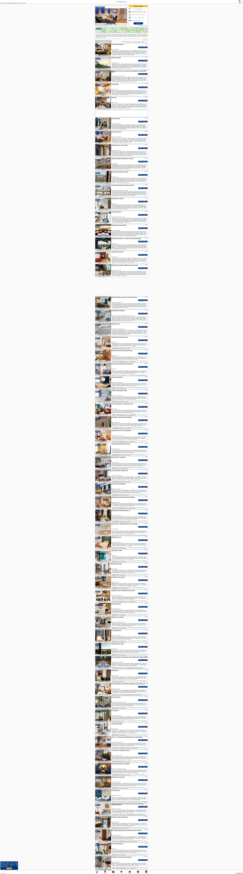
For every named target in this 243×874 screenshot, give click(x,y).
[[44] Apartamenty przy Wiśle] (103, 649)
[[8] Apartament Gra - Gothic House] (103, 150)
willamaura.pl (121, 1)
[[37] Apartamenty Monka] (103, 556)
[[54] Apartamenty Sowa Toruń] (103, 782)
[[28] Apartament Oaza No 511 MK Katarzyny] (103, 436)
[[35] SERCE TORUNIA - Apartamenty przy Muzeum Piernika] (103, 529)
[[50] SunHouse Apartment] (103, 729)
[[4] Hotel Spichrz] (103, 89)
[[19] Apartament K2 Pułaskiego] (103, 316)
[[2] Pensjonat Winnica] (103, 63)
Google (16, 862)
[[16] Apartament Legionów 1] (103, 257)
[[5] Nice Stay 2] (103, 103)
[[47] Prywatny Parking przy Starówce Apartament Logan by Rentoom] (103, 689)
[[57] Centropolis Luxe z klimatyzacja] (103, 822)
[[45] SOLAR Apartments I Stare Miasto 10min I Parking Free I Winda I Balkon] (103, 662)
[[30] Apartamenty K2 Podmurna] (103, 462)
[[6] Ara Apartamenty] (103, 124)
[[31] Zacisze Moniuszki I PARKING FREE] (103, 476)
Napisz (242, 873)
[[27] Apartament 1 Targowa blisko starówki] (103, 422)
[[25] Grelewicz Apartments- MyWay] (103, 396)
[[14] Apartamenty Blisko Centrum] (103, 230)
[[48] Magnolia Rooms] (103, 702)
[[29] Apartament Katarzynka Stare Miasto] (103, 449)
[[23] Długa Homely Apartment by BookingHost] (103, 369)
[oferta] (98, 68)
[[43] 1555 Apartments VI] (103, 636)
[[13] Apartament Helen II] (103, 217)
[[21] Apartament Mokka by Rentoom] (103, 342)
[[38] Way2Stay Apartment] (103, 569)
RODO (6, 866)
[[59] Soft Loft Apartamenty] (103, 849)
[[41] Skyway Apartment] (103, 609)
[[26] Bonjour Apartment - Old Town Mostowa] (103, 409)
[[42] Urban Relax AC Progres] (103, 622)
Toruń (97, 45)
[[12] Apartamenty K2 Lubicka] (103, 204)
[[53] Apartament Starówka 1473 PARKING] (103, 769)
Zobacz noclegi (142, 47)
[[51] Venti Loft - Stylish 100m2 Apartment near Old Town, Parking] (103, 742)
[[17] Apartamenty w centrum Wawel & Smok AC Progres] (103, 270)
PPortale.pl (5, 873)
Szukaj (138, 23)
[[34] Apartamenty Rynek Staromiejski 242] (103, 516)
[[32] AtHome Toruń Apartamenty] (103, 489)
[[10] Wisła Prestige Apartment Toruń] (103, 177)
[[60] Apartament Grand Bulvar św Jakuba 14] (103, 862)
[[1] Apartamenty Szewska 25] (103, 49)
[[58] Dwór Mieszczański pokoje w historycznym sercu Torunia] (103, 836)
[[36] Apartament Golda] (103, 542)
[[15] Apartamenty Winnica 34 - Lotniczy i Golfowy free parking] (103, 244)
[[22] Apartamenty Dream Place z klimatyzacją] (103, 356)
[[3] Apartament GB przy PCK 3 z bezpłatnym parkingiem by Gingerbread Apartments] (103, 76)
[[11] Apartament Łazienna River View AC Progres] (103, 190)
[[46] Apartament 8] (103, 676)
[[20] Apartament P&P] (103, 329)
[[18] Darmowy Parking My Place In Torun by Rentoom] (103, 302)
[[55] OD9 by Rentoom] (103, 796)
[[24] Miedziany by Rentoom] (103, 382)
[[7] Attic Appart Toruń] (103, 137)
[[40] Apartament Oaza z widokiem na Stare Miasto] (103, 596)
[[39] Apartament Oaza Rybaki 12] (103, 582)
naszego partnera (127, 348)
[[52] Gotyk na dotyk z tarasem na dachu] (103, 756)
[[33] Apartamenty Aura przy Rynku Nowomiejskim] (103, 502)
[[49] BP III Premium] (103, 716)
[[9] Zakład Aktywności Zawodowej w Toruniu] (103, 164)
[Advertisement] (121, 287)
